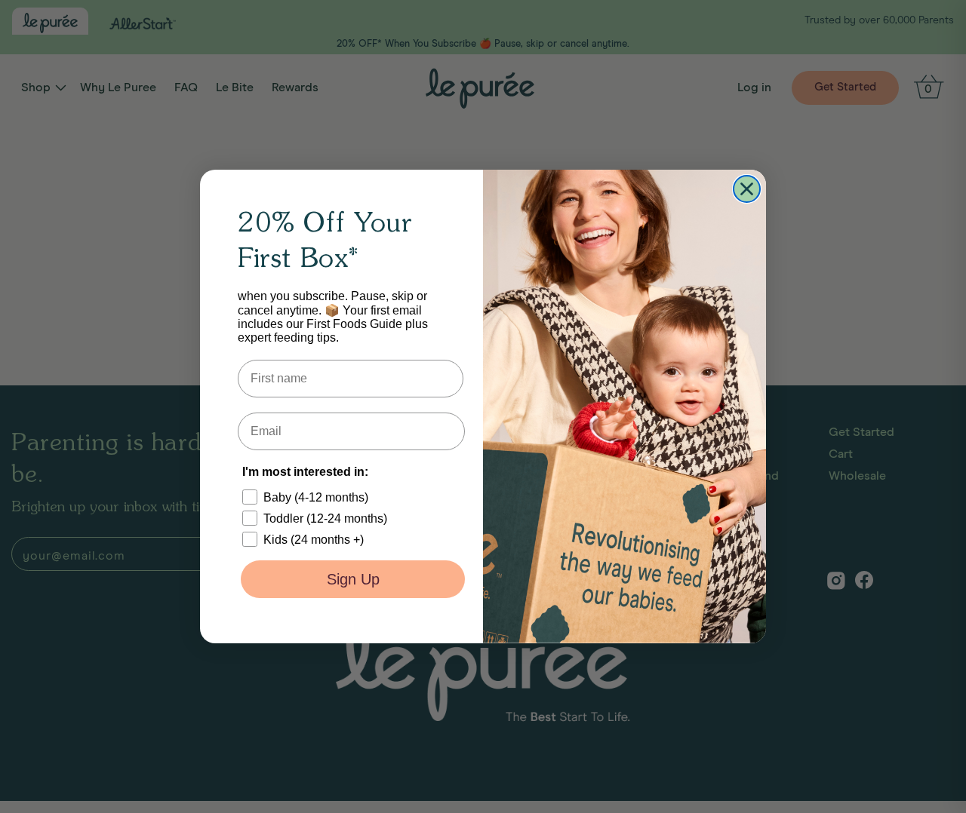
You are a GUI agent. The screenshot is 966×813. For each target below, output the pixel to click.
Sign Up (353, 579)
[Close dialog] (747, 189)
